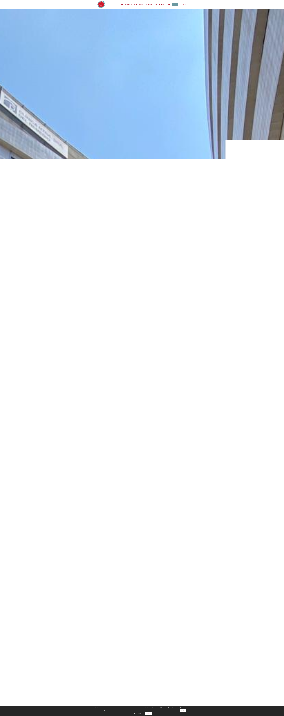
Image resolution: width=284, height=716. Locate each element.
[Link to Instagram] (183, 4)
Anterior (3, 362)
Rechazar (149, 713)
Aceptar (183, 710)
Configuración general (139, 713)
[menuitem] (122, 4)
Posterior (280, 362)
